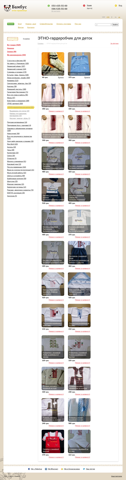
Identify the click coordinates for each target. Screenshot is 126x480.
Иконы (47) (11, 98)
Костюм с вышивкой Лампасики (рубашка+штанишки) (77, 197)
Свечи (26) (11, 156)
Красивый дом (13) (14, 164)
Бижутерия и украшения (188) (18, 101)
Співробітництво (46, 24)
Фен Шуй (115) (12, 144)
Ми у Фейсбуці (36, 469)
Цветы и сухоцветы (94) (16, 176)
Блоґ (20, 24)
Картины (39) (12, 86)
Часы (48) (10, 150)
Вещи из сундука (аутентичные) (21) (20, 170)
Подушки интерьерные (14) (17, 122)
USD (108, 17)
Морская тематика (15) (15, 184)
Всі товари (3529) (14, 45)
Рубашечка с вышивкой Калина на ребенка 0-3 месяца (78, 355)
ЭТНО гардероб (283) (15, 103)
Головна (40, 43)
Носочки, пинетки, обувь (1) (20, 118)
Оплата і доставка (63, 24)
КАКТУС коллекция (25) (16, 193)
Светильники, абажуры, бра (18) (19, 83)
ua (119, 17)
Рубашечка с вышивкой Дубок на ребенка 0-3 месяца (51, 355)
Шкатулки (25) (12, 181)
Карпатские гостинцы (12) (16, 187)
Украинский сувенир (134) (16, 69)
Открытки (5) (11, 158)
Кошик (89, 5)
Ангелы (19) (11, 147)
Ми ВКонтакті (53, 469)
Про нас (78, 24)
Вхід (120, 5)
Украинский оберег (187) (16, 66)
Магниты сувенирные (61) (16, 161)
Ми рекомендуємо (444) (16, 55)
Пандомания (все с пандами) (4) (19, 125)
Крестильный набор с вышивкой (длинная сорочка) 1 (51, 292)
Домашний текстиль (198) (16, 89)
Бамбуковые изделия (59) (16, 178)
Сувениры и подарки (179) (16, 72)
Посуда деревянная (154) (16, 167)
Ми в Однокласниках (72, 469)
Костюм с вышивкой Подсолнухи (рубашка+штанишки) (50, 229)
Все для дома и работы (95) (17, 95)
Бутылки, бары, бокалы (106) (18, 75)
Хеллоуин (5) (12, 196)
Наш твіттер (90, 469)
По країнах (26, 38)
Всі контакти (56, 11)
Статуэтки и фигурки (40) (16, 61)
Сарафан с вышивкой (77, 74)
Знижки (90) (11, 52)
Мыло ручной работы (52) (16, 173)
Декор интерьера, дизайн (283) (18, 78)
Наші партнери (116, 476)
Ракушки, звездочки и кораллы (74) (20, 190)
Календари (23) (12, 153)
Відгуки (21, 27)
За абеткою (114, 43)
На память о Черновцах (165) (18, 63)
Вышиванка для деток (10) (19, 111)
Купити (61, 77)
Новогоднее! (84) (13, 133)
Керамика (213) (12, 81)
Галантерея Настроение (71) (17, 92)
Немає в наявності (56, 111)
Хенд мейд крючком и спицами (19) (20, 141)
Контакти (30, 27)
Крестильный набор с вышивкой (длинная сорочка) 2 (77, 292)
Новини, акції (30, 24)
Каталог (11, 24)
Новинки (10, 48)
